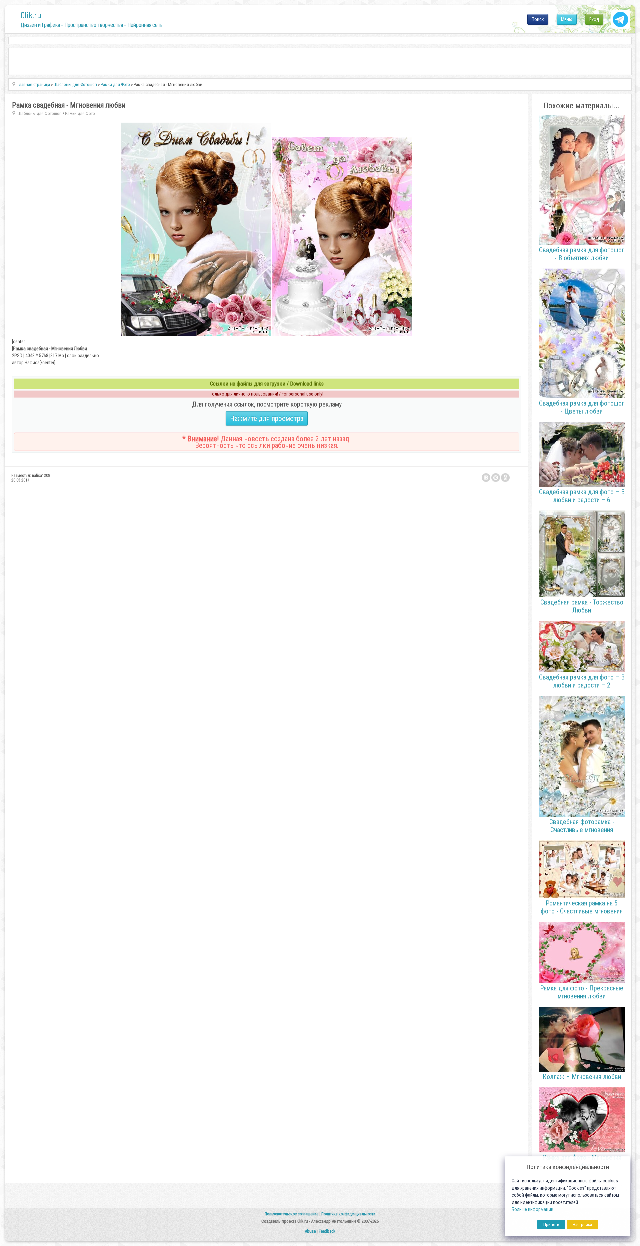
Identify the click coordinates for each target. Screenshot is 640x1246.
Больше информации (532, 1209)
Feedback (327, 1231)
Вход (594, 19)
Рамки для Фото (80, 113)
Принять (551, 1224)
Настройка (582, 1224)
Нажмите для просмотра (266, 418)
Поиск (538, 19)
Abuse (310, 1231)
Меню (566, 19)
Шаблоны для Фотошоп (40, 113)
